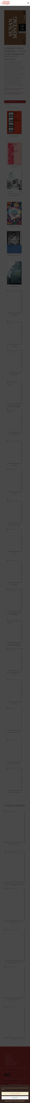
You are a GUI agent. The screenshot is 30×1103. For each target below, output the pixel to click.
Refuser (15, 1097)
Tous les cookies (15, 1093)
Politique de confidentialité (19, 1100)
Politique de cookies (9, 1100)
